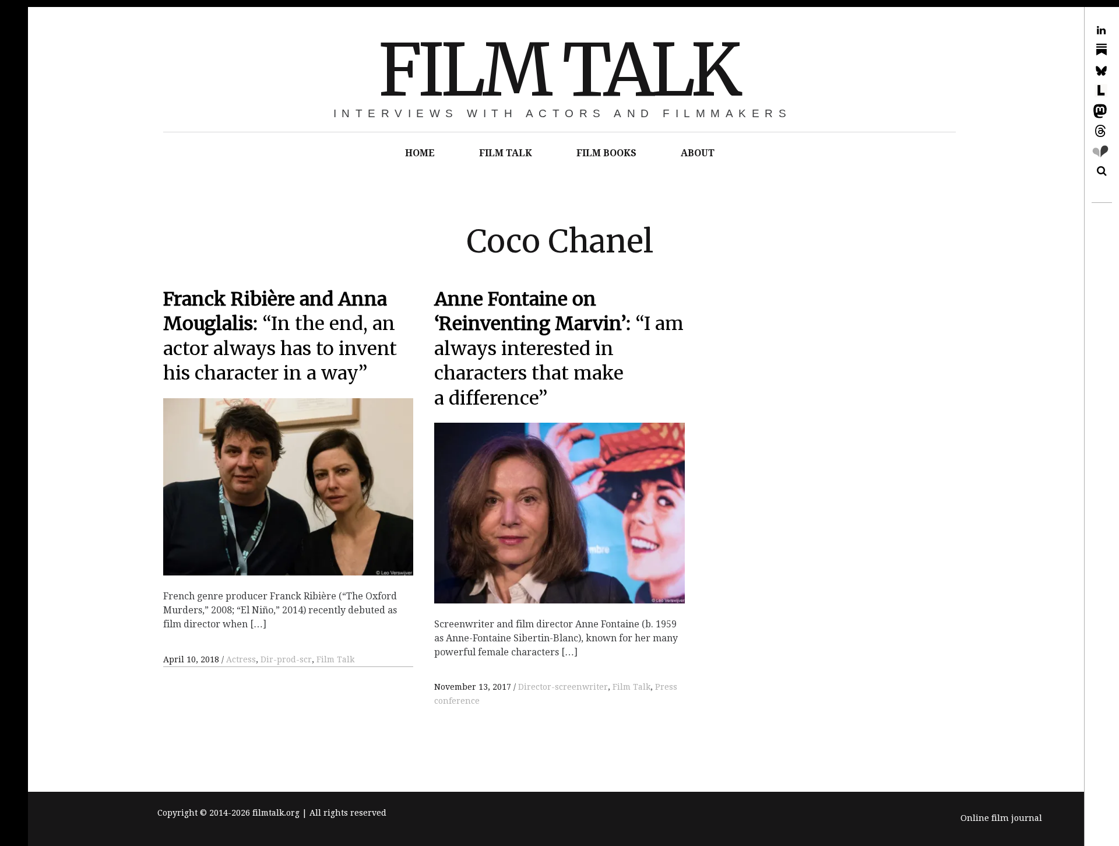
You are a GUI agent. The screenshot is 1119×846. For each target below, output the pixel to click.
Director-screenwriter (563, 686)
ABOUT (698, 153)
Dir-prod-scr (286, 659)
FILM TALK (558, 70)
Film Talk (335, 659)
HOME (420, 153)
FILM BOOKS (606, 153)
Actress (241, 659)
